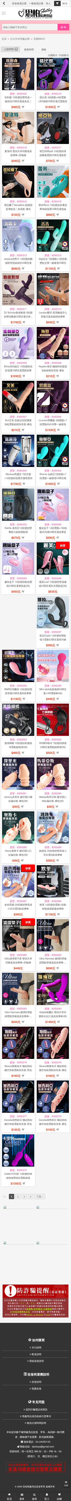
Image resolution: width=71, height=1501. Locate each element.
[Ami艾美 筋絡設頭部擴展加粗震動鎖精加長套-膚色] (18, 397)
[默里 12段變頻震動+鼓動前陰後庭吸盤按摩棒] (53, 881)
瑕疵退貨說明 (36, 1361)
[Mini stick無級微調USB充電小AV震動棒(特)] (53, 666)
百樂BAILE (39, 38)
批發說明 (36, 1381)
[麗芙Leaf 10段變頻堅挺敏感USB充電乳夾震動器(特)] (53, 558)
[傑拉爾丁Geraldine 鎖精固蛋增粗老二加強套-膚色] (18, 182)
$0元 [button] (65, 3)
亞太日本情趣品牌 (20, 38)
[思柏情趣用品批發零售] (35, 13)
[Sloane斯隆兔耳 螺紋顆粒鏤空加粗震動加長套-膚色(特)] (53, 1043)
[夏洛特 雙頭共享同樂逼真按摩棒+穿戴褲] (18, 128)
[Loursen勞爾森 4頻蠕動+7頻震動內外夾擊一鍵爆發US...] (53, 397)
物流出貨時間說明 (36, 1423)
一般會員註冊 (36, 3)
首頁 (4, 38)
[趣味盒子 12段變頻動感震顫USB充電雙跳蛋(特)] (18, 558)
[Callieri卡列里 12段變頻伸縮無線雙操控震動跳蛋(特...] (18, 1150)
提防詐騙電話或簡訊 (36, 1409)
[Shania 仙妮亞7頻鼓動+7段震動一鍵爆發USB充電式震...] (53, 451)
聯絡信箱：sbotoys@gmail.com (37, 1446)
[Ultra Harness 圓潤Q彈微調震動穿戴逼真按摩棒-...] (53, 935)
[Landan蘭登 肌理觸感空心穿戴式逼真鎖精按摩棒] (53, 289)
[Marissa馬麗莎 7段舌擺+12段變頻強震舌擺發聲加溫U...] (18, 451)
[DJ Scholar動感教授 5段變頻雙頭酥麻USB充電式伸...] (18, 289)
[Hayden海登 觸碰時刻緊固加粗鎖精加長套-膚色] (53, 343)
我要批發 (36, 1388)
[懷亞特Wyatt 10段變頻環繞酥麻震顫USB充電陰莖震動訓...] (53, 128)
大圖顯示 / (53, 55)
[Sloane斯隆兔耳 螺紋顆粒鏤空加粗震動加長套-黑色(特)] (18, 1043)
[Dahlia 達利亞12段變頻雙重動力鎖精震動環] (18, 505)
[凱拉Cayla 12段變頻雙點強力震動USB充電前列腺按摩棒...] (53, 612)
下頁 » (39, 1196)
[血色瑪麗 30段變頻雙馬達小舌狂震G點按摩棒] (18, 881)
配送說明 (36, 1354)
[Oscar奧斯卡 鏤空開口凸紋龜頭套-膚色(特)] (18, 827)
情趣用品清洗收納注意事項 (36, 1416)
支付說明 (36, 1347)
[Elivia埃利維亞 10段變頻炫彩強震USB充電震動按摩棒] (18, 343)
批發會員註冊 (19, 3)
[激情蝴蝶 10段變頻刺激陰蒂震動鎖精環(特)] (18, 720)
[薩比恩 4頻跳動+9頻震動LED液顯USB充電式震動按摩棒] (53, 74)
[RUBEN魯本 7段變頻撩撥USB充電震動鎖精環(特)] (53, 720)
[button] (23, 107)
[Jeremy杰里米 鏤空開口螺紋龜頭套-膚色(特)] (18, 773)
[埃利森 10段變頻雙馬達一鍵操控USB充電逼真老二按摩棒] (18, 74)
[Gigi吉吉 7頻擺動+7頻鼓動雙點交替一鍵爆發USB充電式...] (53, 235)
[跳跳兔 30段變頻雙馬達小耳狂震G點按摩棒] (53, 827)
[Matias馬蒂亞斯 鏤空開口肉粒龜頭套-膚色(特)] (53, 773)
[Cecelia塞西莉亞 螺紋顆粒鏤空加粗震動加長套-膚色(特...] (53, 1096)
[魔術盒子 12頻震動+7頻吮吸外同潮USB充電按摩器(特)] (53, 505)
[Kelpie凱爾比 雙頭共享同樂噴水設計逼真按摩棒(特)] (53, 989)
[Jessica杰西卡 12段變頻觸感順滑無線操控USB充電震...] (18, 235)
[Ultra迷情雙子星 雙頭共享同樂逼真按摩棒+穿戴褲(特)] (18, 935)
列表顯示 (64, 55)
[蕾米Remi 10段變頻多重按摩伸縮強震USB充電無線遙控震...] (53, 182)
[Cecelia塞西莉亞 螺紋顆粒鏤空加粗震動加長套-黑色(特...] (18, 1096)
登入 (48, 3)
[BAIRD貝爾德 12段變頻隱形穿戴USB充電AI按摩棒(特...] (18, 666)
